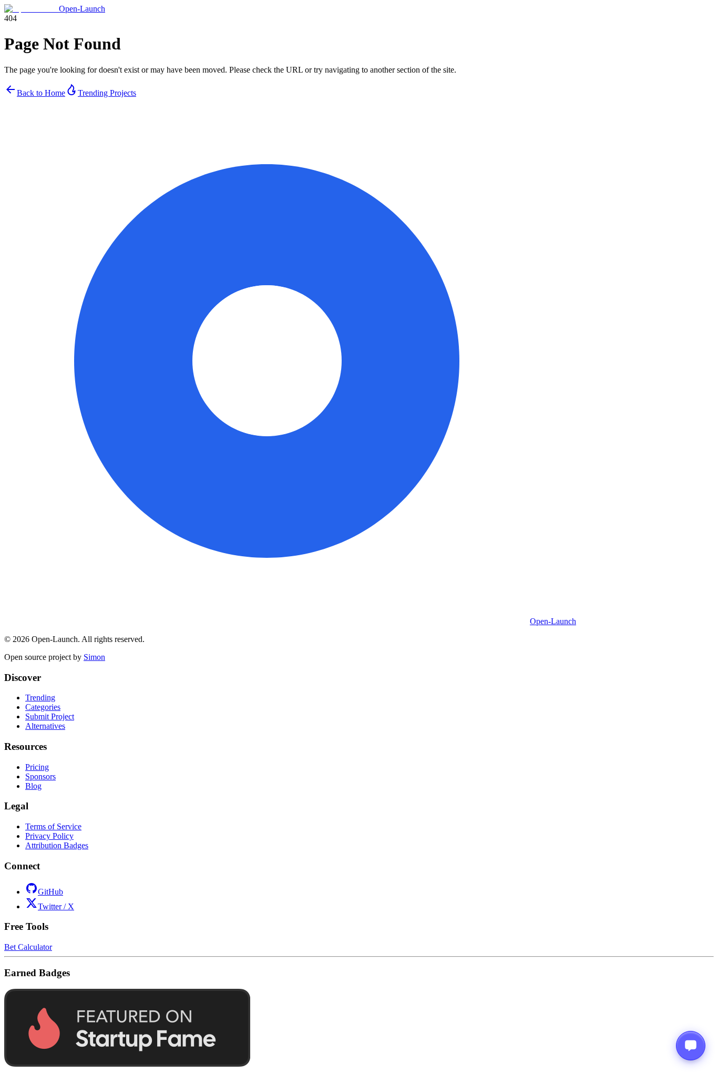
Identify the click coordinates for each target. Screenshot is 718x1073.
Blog (33, 785)
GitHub (50, 891)
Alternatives (45, 725)
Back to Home (41, 92)
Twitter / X (56, 906)
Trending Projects (107, 92)
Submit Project (49, 716)
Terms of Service (53, 826)
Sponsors (40, 776)
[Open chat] (690, 1045)
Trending (40, 697)
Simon (94, 657)
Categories (42, 707)
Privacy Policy (49, 835)
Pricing (37, 767)
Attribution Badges (56, 845)
